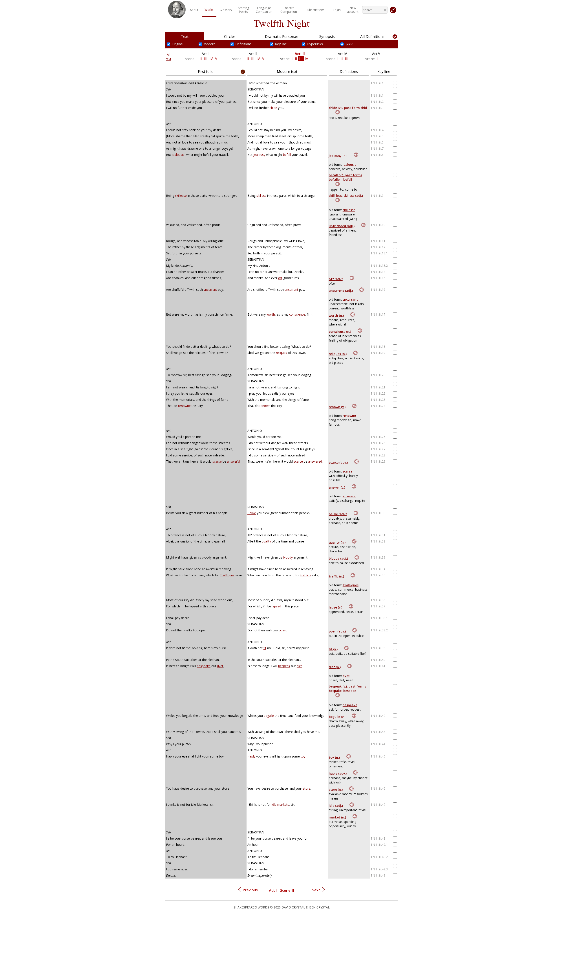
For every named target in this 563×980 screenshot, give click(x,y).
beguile (269, 715)
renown (265, 406)
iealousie (178, 155)
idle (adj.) (336, 805)
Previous (249, 890)
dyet (220, 666)
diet (299, 666)
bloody (288, 557)
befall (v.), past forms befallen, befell (345, 177)
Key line (281, 44)
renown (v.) (337, 407)
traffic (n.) (336, 576)
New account (352, 9)
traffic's (305, 575)
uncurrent (291, 289)
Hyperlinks (315, 44)
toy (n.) (334, 757)
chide (273, 108)
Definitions (243, 44)
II (201, 58)
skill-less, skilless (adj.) (346, 195)
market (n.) (337, 817)
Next (317, 890)
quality (266, 541)
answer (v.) (337, 487)
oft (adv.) (336, 279)
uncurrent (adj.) (341, 291)
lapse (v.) (335, 607)
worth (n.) (336, 315)
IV (211, 58)
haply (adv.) (338, 773)
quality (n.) (337, 542)
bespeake (203, 666)
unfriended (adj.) (342, 226)
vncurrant (210, 289)
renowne (184, 406)
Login (337, 10)
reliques (281, 353)
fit (264, 648)
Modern (209, 44)
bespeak (284, 666)
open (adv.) (337, 631)
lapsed (276, 606)
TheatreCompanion (288, 9)
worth (271, 314)
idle (274, 804)
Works (209, 9)
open (282, 630)
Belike (251, 513)
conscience (297, 314)
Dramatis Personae (281, 36)
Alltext (168, 56)
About (194, 10)
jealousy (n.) (338, 156)
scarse (217, 461)
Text (184, 36)
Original (177, 44)
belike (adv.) (338, 514)
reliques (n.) (338, 354)
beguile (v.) (337, 717)
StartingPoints (243, 9)
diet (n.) (335, 667)
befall (287, 155)
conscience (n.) (340, 331)
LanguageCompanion (264, 9)
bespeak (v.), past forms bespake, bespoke (347, 688)
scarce (298, 461)
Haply (251, 756)
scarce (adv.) (338, 462)
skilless (261, 195)
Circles (230, 36)
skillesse (181, 195)
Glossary (226, 10)
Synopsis (327, 36)
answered (315, 461)
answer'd (233, 461)
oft (280, 278)
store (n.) (336, 789)
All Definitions (372, 36)
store (306, 788)
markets (283, 804)
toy (303, 756)
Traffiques (227, 575)
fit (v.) (333, 649)
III (205, 58)
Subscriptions (315, 10)
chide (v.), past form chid (348, 108)
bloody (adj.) (338, 558)
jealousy (259, 155)
